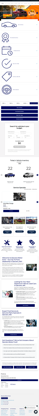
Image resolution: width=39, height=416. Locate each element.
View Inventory (25, 305)
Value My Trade (22, 410)
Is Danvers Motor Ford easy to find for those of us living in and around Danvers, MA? (19, 357)
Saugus (3, 276)
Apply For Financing (4, 410)
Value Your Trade (19, 367)
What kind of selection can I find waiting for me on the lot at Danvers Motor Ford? (19, 344)
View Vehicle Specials (7, 367)
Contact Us (5, 398)
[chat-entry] (36, 412)
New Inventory (12, 410)
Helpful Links (23, 408)
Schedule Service (13, 334)
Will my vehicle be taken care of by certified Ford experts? (14, 354)
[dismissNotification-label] (37, 406)
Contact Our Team (31, 367)
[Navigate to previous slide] (0, 13)
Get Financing (19, 231)
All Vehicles (13, 408)
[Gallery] (19, 13)
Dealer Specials (3, 413)
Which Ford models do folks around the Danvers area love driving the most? (18, 347)
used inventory (22, 294)
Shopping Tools (5, 408)
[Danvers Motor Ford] (2, 3)
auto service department (12, 330)
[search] (38, 3)
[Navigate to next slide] (38, 13)
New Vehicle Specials (4, 414)
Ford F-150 (26, 287)
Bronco (22, 288)
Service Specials (22, 414)
